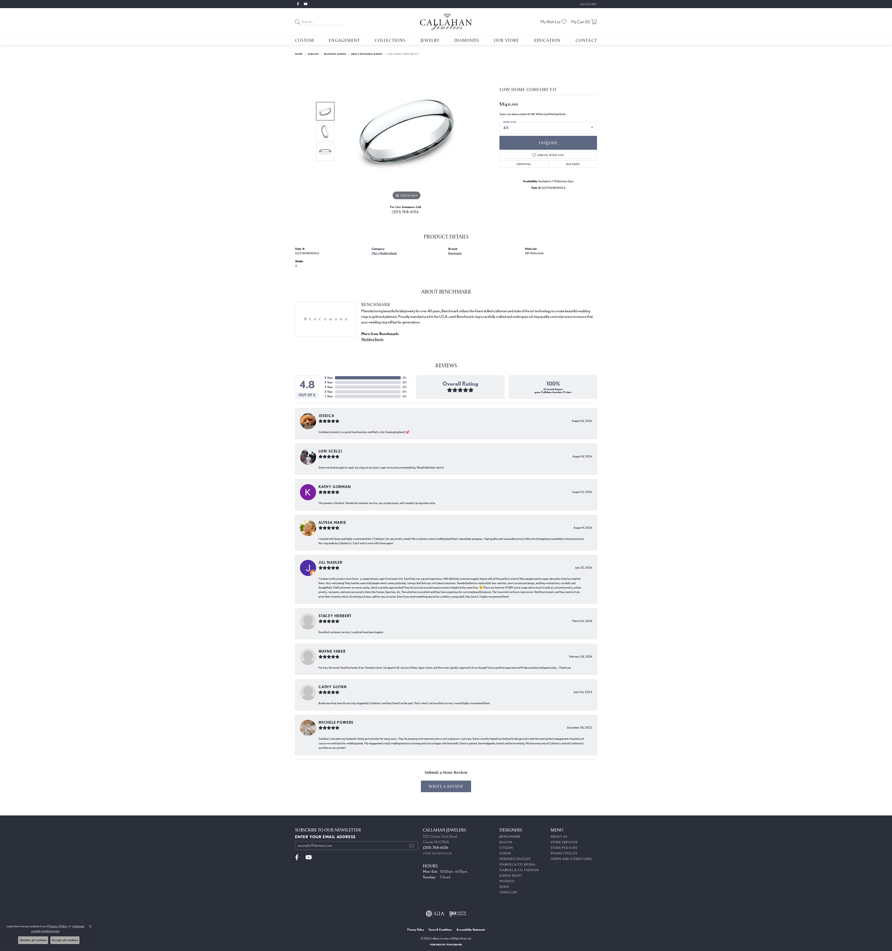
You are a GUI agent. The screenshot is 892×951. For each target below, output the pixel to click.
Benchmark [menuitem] (510, 836)
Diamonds (466, 40)
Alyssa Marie (332, 522)
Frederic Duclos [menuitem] (515, 859)
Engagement (344, 40)
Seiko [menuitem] (504, 887)
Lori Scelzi (330, 451)
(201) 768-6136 (405, 212)
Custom (304, 40)
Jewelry (429, 40)
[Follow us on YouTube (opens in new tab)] (305, 4)
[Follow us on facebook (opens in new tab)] (298, 4)
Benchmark (455, 253)
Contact (586, 40)
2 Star (329, 391)
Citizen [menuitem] (506, 848)
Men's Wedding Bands (367, 53)
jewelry (313, 53)
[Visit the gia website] (435, 913)
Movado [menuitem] (507, 881)
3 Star (329, 387)
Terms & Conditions (440, 929)
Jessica (326, 416)
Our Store (506, 40)
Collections (390, 40)
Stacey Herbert (334, 616)
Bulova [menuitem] (505, 842)
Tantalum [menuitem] (508, 892)
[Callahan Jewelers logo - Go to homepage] (446, 22)
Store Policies (564, 848)
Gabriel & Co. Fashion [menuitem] (519, 870)
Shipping (523, 164)
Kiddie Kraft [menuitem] (510, 875)
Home (299, 53)
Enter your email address (325, 836)
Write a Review (446, 786)
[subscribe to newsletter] (412, 845)
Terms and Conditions (571, 859)
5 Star (329, 377)
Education (547, 40)
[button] (588, 4)
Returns (573, 164)
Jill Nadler (330, 562)
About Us (559, 836)
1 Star (329, 396)
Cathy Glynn (332, 687)
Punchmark (454, 944)
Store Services (564, 842)
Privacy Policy (564, 853)
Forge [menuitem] (505, 853)
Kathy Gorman (334, 487)
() (405, 377)
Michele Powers (335, 722)
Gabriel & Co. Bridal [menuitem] (517, 864)
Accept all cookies (65, 940)
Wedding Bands (335, 53)
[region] (406, 131)
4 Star (329, 382)
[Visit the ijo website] (457, 913)
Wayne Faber (332, 651)
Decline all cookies (33, 940)
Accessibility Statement (470, 929)
